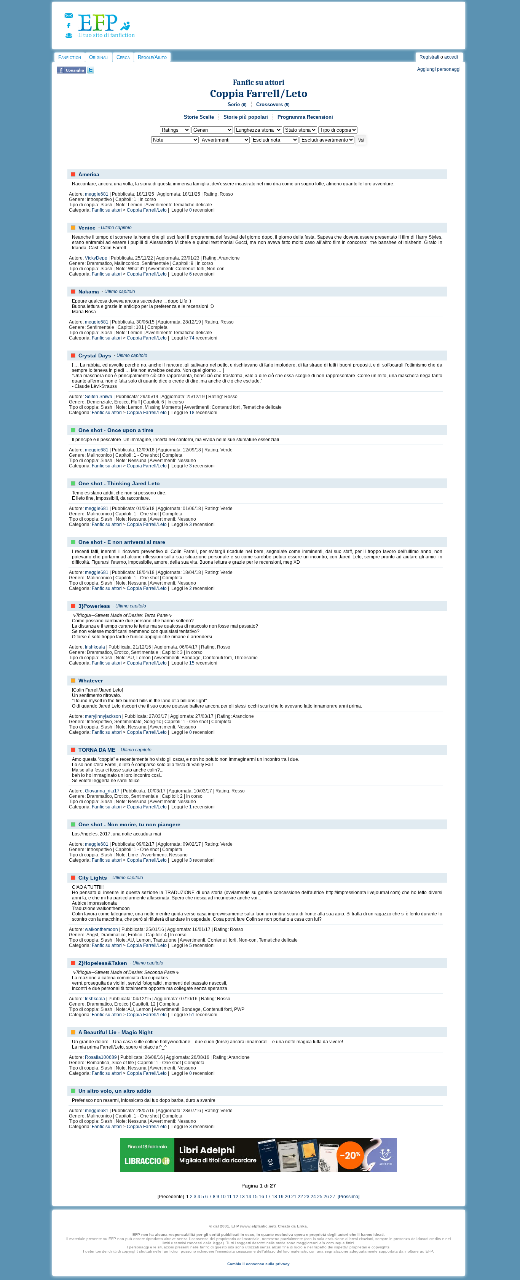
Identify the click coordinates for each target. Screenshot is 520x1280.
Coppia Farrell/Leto (258, 93)
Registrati (429, 57)
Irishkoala (95, 647)
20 (287, 1196)
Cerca (123, 57)
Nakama (88, 292)
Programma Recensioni (305, 117)
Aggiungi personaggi (439, 69)
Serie (237, 104)
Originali (98, 57)
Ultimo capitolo (116, 227)
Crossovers (273, 104)
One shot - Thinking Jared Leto (119, 483)
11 (229, 1196)
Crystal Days (94, 355)
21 (294, 1196)
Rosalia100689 (101, 1057)
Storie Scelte (199, 117)
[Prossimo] (348, 1196)
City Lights (92, 878)
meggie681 (96, 194)
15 (192, 663)
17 (268, 1196)
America (88, 174)
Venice (87, 228)
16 (261, 1196)
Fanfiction (69, 57)
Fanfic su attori (258, 82)
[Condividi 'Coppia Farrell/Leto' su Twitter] (90, 72)
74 (192, 338)
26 (326, 1196)
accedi (451, 57)
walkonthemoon (101, 929)
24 (313, 1196)
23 (306, 1196)
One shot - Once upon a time (115, 430)
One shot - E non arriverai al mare (121, 542)
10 (223, 1196)
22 (300, 1196)
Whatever (90, 680)
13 (242, 1196)
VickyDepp (96, 258)
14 (248, 1196)
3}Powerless (94, 606)
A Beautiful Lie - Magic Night (115, 1032)
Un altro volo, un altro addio (115, 1091)
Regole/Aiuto (152, 57)
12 (235, 1196)
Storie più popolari (245, 117)
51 (192, 1014)
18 (192, 412)
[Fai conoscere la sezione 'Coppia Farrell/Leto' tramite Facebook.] (71, 72)
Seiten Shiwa (98, 396)
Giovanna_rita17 (102, 791)
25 (319, 1196)
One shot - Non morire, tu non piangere (129, 824)
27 (332, 1196)
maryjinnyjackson (103, 716)
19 (281, 1196)
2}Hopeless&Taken (102, 963)
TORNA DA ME (96, 750)
